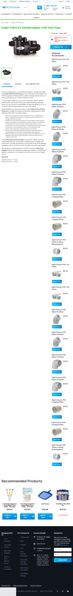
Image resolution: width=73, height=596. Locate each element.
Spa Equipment (16, 14)
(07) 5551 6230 (46, 9)
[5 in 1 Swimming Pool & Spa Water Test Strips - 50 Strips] (9, 495)
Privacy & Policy (5, 585)
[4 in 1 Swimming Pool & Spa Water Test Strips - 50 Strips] (27, 495)
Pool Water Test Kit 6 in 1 (63, 504)
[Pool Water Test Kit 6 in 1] (63, 495)
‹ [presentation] (65, 482)
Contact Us (13, 1)
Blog (21, 541)
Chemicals (69, 14)
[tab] (7, 84)
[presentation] (7, 84)
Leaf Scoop (45, 504)
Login (67, 1)
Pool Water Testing (24, 575)
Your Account (7, 540)
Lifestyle (36, 17)
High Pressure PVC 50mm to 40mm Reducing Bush (59, 242)
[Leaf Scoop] (45, 495)
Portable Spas (59, 14)
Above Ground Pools (47, 14)
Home (5, 1)
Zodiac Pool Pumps (17, 22)
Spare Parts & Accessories (31, 14)
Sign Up (61, 1)
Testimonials (24, 537)
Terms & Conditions (8, 568)
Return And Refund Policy (6, 560)
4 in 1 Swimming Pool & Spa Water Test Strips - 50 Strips (27, 505)
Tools (35, 1)
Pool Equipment (5, 14)
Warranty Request (24, 1)
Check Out (68, 8)
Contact (23, 545)
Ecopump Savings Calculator (24, 562)
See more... (64, 545)
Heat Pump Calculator (24, 569)
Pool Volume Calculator (24, 554)
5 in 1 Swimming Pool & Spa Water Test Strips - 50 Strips (10, 505)
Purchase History (7, 546)
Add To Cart (56, 76)
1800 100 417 (51, 6)
